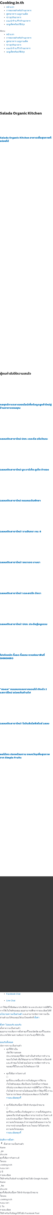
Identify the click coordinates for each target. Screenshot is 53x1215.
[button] (26, 31)
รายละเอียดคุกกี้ (13, 1098)
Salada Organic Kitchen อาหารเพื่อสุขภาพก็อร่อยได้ (25, 139)
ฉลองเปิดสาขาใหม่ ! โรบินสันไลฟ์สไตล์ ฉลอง (24, 723)
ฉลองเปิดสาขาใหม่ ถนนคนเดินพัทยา (20, 500)
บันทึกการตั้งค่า (7, 1140)
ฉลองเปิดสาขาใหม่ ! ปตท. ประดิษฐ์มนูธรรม (23, 624)
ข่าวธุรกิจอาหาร (13, 17)
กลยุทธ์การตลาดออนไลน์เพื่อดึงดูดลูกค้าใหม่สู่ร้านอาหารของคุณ (26, 406)
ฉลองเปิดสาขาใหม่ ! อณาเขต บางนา (20, 562)
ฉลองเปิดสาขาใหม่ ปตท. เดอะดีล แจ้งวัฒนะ (24, 439)
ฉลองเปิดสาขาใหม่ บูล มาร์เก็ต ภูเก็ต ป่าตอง (24, 470)
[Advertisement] (26, 83)
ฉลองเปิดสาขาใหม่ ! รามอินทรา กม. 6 (20, 531)
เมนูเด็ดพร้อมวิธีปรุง (15, 24)
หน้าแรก (10, 7)
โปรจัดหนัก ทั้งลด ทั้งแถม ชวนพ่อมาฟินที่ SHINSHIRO (22, 656)
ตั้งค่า (36, 1017)
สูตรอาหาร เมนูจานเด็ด (17, 14)
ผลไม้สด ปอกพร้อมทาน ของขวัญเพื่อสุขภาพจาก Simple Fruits (25, 755)
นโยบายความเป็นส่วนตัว (11, 1014)
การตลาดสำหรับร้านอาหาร (18, 10)
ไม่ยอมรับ (10, 1025)
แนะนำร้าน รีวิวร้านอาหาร (18, 21)
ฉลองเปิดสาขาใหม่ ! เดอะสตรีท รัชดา (20, 593)
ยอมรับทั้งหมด (6, 1042)
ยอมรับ (18, 1025)
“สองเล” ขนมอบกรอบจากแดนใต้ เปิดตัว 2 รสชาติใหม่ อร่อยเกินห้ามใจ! (23, 690)
